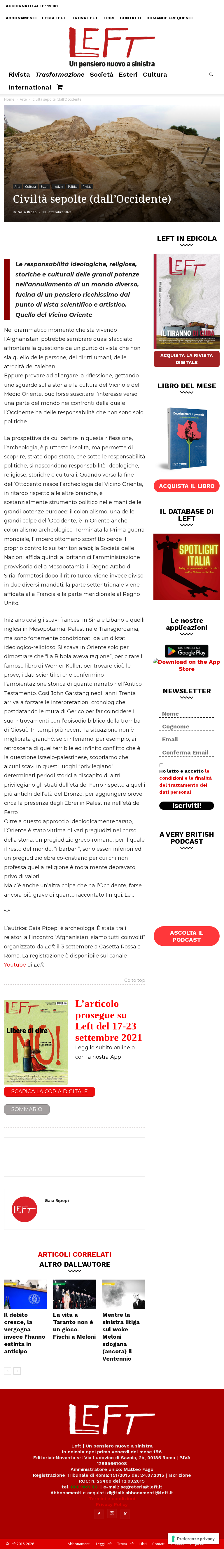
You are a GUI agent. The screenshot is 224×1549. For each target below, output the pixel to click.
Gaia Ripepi (28, 212)
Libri (109, 18)
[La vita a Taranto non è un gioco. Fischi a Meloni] (74, 1294)
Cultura (155, 74)
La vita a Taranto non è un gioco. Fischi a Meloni (74, 1325)
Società (101, 74)
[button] (211, 75)
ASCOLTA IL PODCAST (187, 936)
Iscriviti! (187, 806)
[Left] (112, 46)
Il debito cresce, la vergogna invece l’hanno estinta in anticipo (24, 1333)
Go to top (134, 980)
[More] (104, 239)
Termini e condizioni (112, 1498)
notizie (58, 187)
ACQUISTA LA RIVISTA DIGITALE (186, 359)
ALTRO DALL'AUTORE (74, 1264)
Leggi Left (54, 18)
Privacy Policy (112, 1504)
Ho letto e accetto (185, 781)
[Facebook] (46, 239)
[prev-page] (7, 1371)
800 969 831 (85, 1487)
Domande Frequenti (169, 18)
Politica (73, 187)
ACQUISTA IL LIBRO (187, 485)
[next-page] (17, 1371)
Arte (23, 99)
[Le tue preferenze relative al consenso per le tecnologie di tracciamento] (193, 1538)
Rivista (19, 74)
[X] (65, 239)
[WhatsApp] (84, 239)
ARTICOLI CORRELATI (74, 1254)
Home (9, 99)
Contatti (130, 18)
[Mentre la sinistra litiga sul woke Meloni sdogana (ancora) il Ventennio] (123, 1294)
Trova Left (85, 18)
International (29, 87)
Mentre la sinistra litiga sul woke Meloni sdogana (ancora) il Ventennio (121, 1336)
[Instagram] (112, 1513)
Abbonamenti (21, 18)
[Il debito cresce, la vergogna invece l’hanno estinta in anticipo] (25, 1294)
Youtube (15, 965)
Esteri (128, 74)
